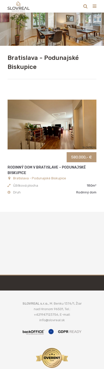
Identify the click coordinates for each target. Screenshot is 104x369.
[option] (52, 29)
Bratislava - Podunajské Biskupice (39, 178)
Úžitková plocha (25, 185)
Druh (17, 192)
